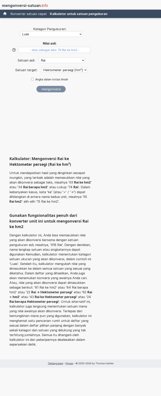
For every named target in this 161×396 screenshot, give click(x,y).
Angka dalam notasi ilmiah (51, 79)
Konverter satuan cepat (28, 14)
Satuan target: (26, 70)
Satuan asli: (26, 60)
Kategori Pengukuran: (49, 29)
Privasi (69, 363)
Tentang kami (55, 363)
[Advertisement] (51, 125)
